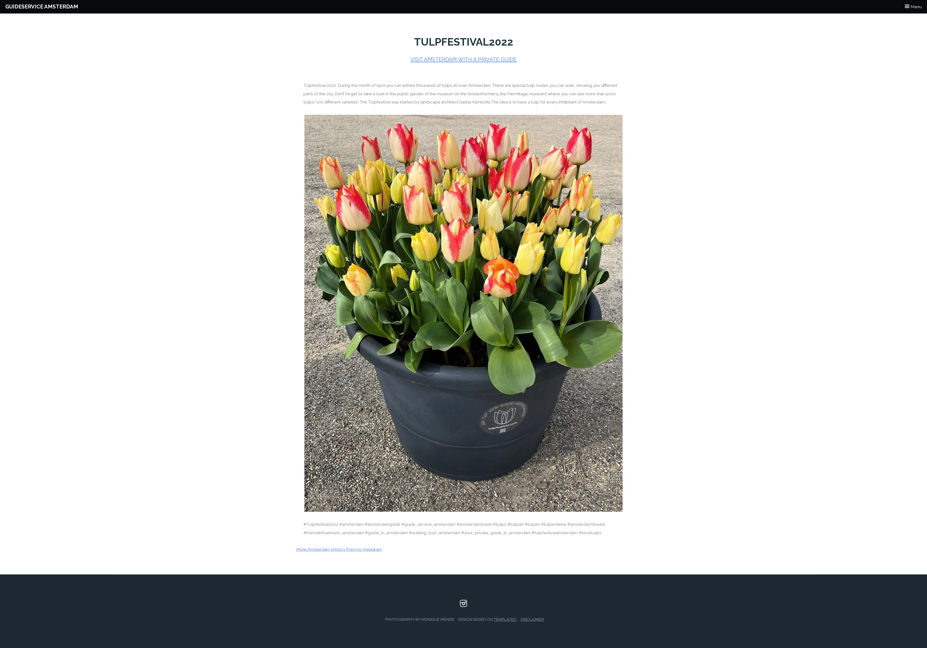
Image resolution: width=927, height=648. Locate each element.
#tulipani (515, 524)
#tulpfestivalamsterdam (555, 532)
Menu (916, 6)
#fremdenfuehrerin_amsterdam (333, 532)
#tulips (499, 524)
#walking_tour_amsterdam (434, 532)
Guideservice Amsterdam (41, 7)
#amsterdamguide (382, 524)
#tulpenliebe (553, 524)
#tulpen (532, 524)
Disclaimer (532, 619)
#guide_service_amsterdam (428, 524)
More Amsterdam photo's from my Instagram (339, 549)
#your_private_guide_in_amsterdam (496, 532)
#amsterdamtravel (474, 524)
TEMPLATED (505, 619)
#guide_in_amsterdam (386, 532)
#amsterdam (351, 524)
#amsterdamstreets (586, 524)
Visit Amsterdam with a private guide (463, 59)
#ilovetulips (590, 532)
